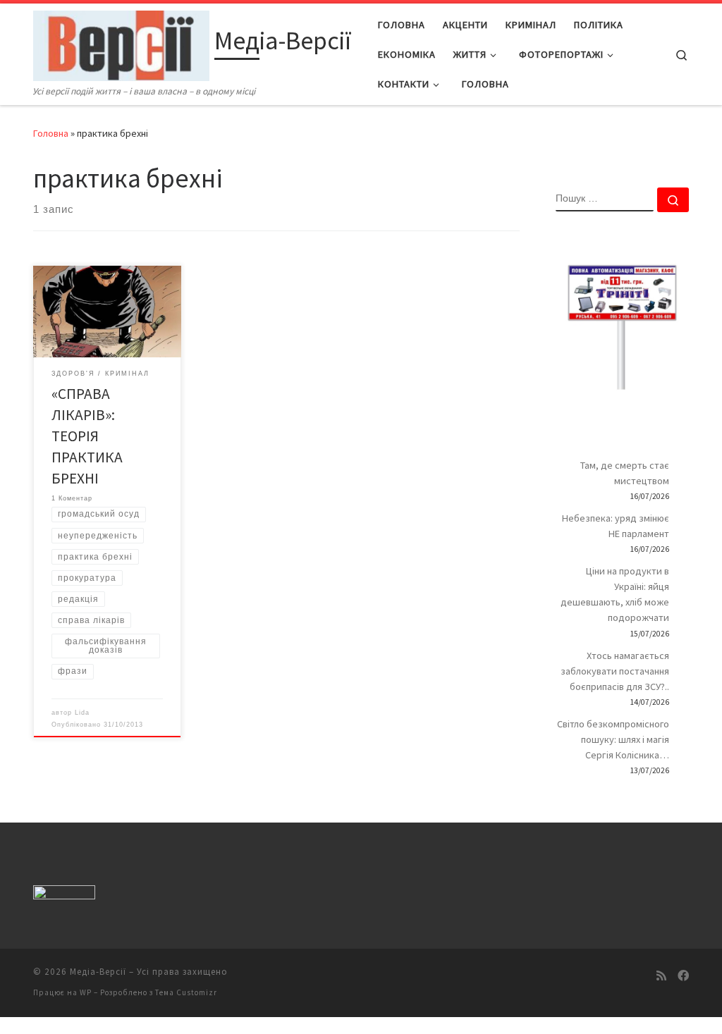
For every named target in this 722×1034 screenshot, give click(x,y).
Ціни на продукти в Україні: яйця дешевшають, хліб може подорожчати (615, 594)
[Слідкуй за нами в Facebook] (683, 976)
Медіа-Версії (98, 972)
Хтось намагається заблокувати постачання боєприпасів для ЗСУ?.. (615, 671)
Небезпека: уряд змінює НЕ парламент (615, 526)
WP (86, 992)
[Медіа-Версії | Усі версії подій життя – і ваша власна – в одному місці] (121, 43)
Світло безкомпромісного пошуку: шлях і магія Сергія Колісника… (613, 739)
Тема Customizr (186, 992)
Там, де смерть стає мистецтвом (624, 473)
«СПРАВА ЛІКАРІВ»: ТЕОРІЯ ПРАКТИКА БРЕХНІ (87, 436)
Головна (50, 133)
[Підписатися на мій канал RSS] (661, 976)
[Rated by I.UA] (64, 895)
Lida (82, 712)
